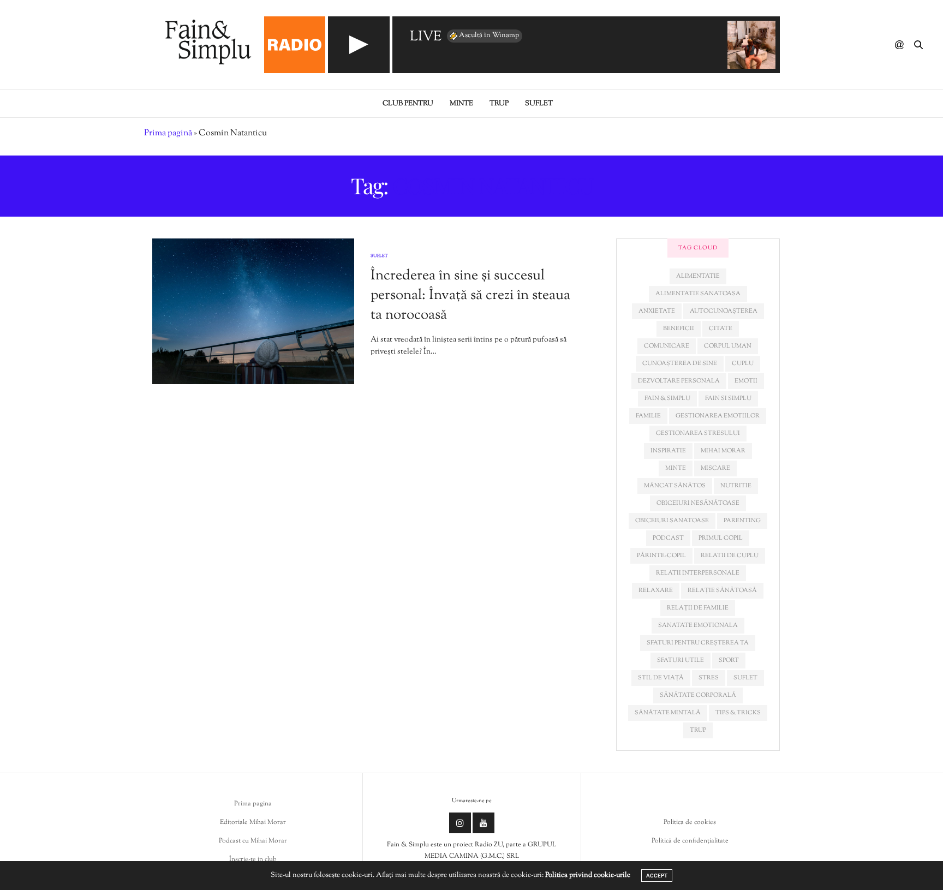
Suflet (539, 104)
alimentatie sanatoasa (698, 293)
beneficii (678, 328)
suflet (745, 677)
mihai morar (723, 450)
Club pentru (408, 104)
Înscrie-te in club (253, 859)
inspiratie (668, 450)
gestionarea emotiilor (718, 415)
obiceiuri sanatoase (672, 520)
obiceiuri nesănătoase (697, 503)
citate (720, 328)
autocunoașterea (723, 311)
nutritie (735, 485)
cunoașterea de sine (679, 363)
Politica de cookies (690, 822)
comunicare (666, 346)
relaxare (655, 590)
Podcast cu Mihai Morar (253, 841)
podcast (668, 538)
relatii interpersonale (697, 573)
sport (729, 660)
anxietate (656, 311)
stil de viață (661, 677)
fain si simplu (728, 398)
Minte (461, 104)
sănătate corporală (698, 695)
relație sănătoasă (722, 590)
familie (648, 415)
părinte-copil (661, 555)
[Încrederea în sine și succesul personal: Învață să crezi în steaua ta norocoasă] (253, 311)
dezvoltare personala (679, 381)
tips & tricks (738, 712)
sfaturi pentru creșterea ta (698, 642)
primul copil (721, 538)
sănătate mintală (668, 712)
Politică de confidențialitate (690, 841)
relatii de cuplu (730, 555)
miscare (715, 468)
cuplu (743, 363)
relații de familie (698, 608)
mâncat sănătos (675, 485)
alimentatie (698, 276)
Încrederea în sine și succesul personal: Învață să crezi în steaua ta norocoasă (470, 296)
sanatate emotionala (698, 625)
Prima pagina (253, 804)
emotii (746, 381)
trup (698, 730)
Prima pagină (168, 133)
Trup (499, 104)
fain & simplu (667, 398)
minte (675, 468)
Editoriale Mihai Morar (253, 822)
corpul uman (727, 346)
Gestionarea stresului (698, 433)
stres (709, 677)
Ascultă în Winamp (489, 35)
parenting (742, 520)
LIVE (425, 37)
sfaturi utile (680, 660)
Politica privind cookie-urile (587, 875)
